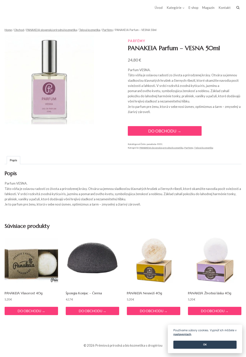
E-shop (193, 8)
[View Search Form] (237, 7)
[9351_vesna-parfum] (49, 79)
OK (205, 344)
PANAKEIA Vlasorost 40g (23, 293)
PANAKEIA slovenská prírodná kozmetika (161, 147)
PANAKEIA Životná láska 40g (209, 293)
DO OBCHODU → (164, 130)
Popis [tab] (13, 160)
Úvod (159, 8)
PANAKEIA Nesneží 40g (144, 293)
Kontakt (225, 8)
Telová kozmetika (203, 147)
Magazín (208, 8)
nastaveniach (182, 334)
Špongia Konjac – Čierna (84, 293)
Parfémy (136, 41)
